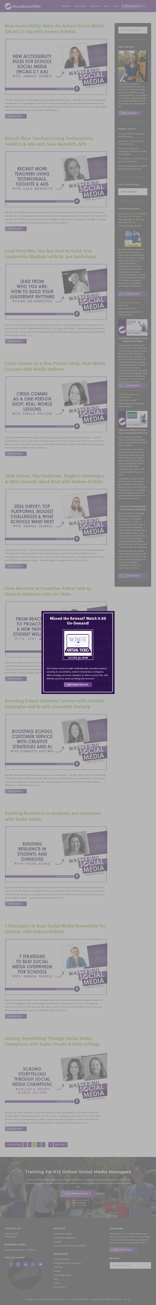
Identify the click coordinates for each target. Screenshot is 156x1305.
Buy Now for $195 (78, 685)
